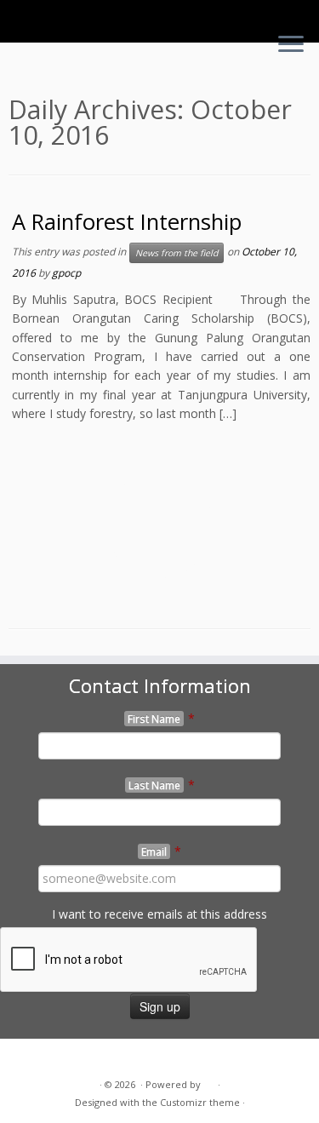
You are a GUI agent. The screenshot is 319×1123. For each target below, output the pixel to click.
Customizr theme (200, 1102)
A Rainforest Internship (127, 222)
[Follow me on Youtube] (63, 1058)
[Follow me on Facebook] (45, 1058)
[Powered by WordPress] (209, 1081)
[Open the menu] (291, 45)
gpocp (66, 273)
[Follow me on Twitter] (26, 1058)
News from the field (176, 253)
